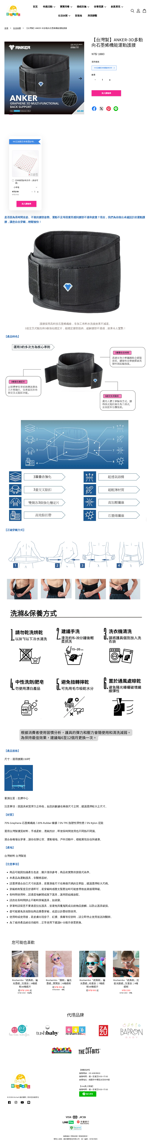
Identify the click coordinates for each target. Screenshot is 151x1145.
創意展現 (115, 6)
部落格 (78, 15)
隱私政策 (74, 1136)
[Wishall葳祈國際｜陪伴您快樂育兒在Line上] (29, 1104)
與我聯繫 (92, 15)
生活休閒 (63, 15)
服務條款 (66, 1136)
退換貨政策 (83, 1136)
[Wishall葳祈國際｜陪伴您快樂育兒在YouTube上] (22, 1104)
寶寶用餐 (64, 6)
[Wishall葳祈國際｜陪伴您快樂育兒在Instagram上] (16, 1104)
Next (80, 78)
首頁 (35, 6)
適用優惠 (95, 62)
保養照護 (98, 6)
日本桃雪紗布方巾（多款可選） (26, 181)
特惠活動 (47, 6)
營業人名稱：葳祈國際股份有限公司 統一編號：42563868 (75, 1139)
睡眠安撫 (81, 6)
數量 (93, 75)
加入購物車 (26, 204)
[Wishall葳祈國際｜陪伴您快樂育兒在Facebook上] (9, 1104)
